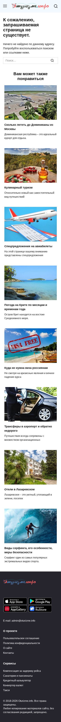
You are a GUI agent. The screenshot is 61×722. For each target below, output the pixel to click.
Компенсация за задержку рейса (22, 670)
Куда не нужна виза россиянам (26, 367)
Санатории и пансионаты (18, 675)
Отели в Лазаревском (19, 489)
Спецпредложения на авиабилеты (28, 246)
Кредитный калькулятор (17, 680)
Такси (6, 690)
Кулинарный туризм (18, 187)
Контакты (8, 652)
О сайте (7, 648)
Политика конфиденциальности (21, 643)
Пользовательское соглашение (21, 638)
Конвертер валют (13, 685)
